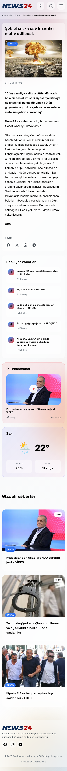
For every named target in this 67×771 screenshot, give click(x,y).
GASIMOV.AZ (39, 761)
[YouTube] (20, 744)
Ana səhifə (7, 15)
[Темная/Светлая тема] (40, 6)
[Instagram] (13, 744)
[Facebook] (5, 744)
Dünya (17, 15)
